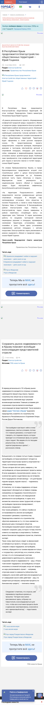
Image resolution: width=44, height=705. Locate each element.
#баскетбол (6, 45)
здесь (31, 284)
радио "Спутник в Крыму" (17, 411)
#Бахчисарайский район (10, 47)
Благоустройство (15, 68)
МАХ (27, 280)
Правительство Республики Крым (23, 71)
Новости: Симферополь (17, 14)
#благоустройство (16, 45)
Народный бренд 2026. (22, 29)
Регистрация (23, 2)
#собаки (26, 45)
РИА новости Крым (17, 363)
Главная (5, 14)
